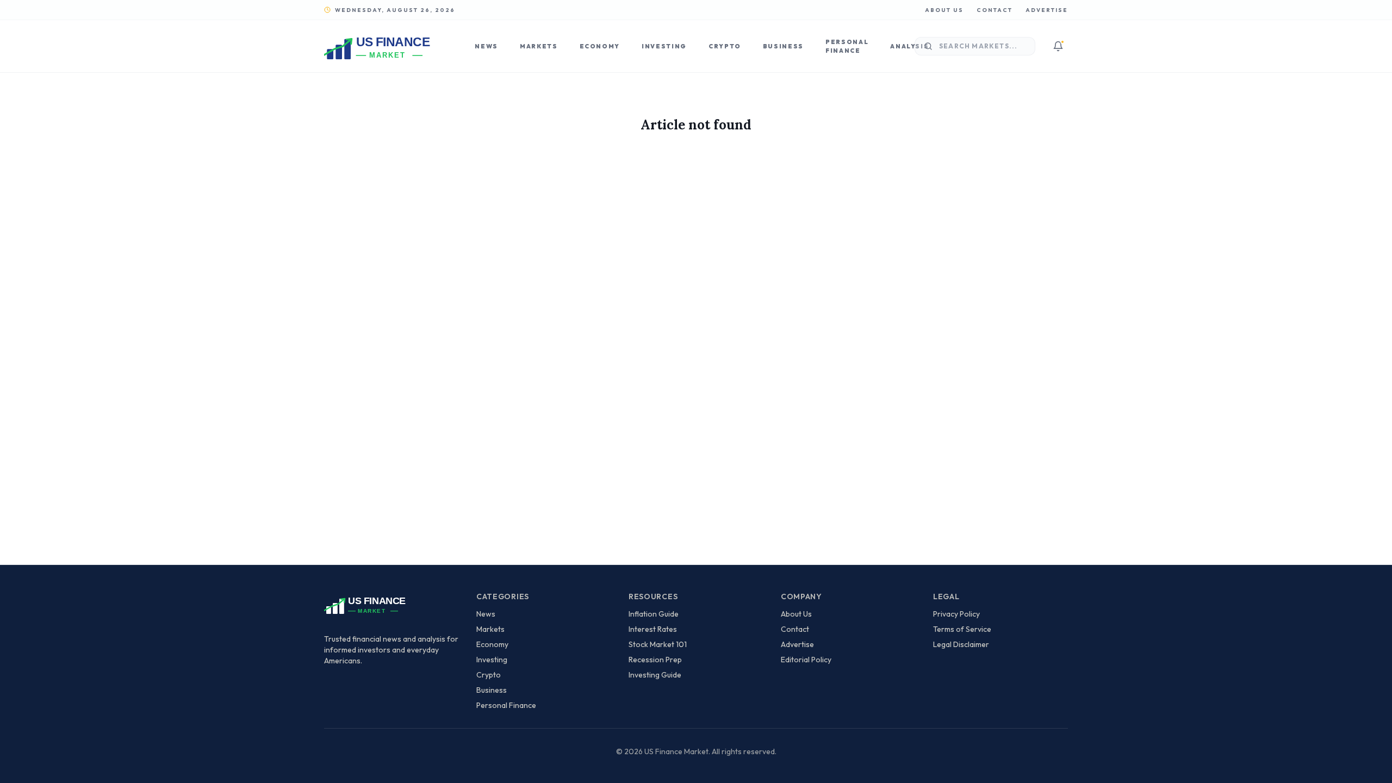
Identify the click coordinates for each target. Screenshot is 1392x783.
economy (492, 644)
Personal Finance (846, 46)
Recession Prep (655, 659)
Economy (600, 46)
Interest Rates (653, 629)
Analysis (909, 46)
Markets (539, 46)
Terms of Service (962, 629)
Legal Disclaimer (961, 644)
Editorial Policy (806, 659)
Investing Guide (655, 675)
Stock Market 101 (658, 644)
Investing (664, 46)
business (491, 690)
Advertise (1047, 10)
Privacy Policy (956, 614)
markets (490, 629)
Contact (994, 10)
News (486, 46)
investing (491, 659)
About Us (944, 10)
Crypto (725, 46)
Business (783, 46)
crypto (488, 675)
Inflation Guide (654, 614)
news (485, 614)
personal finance (506, 705)
